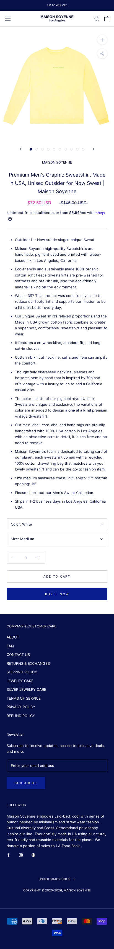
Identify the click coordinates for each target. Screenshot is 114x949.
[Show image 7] (65, 149)
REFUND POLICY (21, 715)
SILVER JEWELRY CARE (26, 689)
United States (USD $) (55, 879)
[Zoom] (102, 40)
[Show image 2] (36, 149)
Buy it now (57, 594)
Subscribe (26, 783)
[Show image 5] (54, 149)
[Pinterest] (33, 855)
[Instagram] (21, 855)
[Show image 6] (60, 149)
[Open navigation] (8, 19)
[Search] (96, 18)
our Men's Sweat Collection (69, 492)
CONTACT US (18, 654)
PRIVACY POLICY (21, 707)
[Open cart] (106, 18)
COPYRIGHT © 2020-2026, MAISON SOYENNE (57, 890)
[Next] (93, 149)
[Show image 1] (31, 149)
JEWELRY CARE (20, 681)
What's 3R (23, 295)
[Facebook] (8, 855)
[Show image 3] (42, 149)
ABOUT (13, 637)
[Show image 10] (83, 149)
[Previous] (20, 149)
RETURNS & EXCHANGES (28, 663)
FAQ (10, 646)
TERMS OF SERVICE (24, 698)
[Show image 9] (77, 149)
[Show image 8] (71, 149)
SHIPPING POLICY (22, 672)
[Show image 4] (48, 149)
